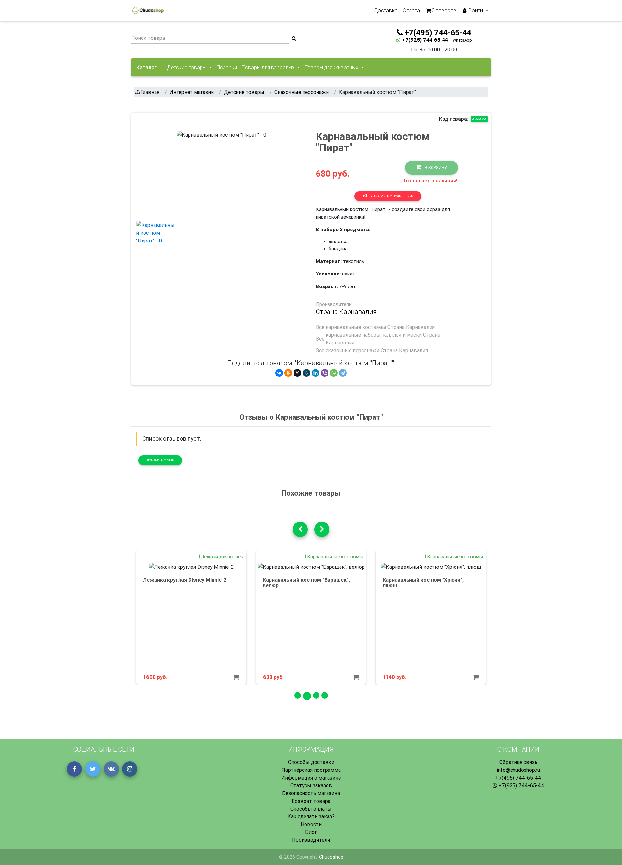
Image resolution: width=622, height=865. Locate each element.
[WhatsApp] (334, 373)
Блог (311, 832)
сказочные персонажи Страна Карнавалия (377, 350)
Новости (311, 824)
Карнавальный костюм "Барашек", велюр (306, 583)
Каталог (146, 67)
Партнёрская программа (311, 770)
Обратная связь (518, 762)
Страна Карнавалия (346, 311)
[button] (183, 173)
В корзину (435, 167)
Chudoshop (331, 857)
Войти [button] (475, 10)
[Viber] (324, 373)
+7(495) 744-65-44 (518, 777)
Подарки (227, 67)
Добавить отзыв (160, 460)
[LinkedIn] (315, 373)
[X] (297, 373)
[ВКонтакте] (279, 373)
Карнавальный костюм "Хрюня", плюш (423, 583)
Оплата (411, 10)
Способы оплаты (311, 808)
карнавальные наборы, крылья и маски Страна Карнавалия (383, 338)
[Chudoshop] (147, 10)
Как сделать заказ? (311, 816)
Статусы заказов (311, 785)
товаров (444, 10)
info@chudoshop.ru (518, 770)
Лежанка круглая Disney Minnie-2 (185, 580)
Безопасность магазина (311, 793)
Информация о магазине (311, 777)
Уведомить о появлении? (391, 196)
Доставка (385, 10)
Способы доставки (311, 762)
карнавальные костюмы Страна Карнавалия (380, 327)
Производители (311, 840)
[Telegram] (343, 373)
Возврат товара (311, 801)
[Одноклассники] (288, 373)
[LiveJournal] (306, 373)
